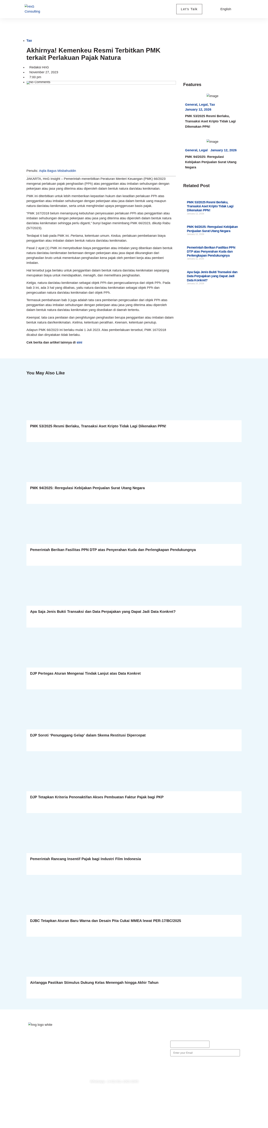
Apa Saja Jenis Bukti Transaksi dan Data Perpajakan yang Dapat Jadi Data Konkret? (212, 276)
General (191, 104)
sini (79, 342)
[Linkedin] (32, 1071)
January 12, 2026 (198, 109)
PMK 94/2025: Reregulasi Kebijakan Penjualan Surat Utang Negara (210, 162)
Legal (203, 104)
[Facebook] (32, 1060)
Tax (29, 40)
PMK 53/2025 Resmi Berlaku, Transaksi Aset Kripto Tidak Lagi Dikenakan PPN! (210, 121)
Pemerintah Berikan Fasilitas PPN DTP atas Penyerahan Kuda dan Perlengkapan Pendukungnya (211, 251)
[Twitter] (43, 1060)
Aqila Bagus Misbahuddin (57, 171)
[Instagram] (54, 1060)
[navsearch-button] (211, 9)
